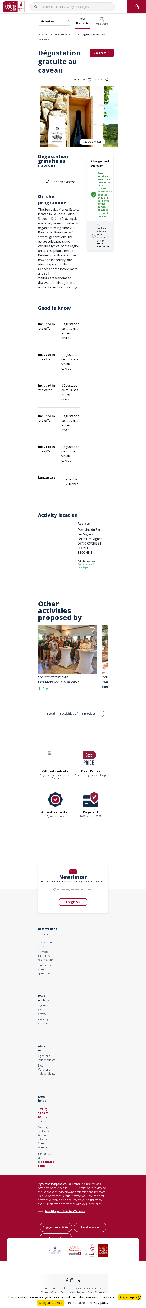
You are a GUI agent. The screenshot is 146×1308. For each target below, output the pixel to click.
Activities (43, 34)
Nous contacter (103, 245)
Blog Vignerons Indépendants (46, 1069)
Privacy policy (92, 1288)
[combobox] (72, 6)
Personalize (76, 1303)
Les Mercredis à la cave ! (59, 682)
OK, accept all (129, 1297)
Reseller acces (90, 1227)
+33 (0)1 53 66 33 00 (43, 1113)
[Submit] (37, 6)
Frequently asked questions (44, 969)
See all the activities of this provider (71, 713)
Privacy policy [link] (98, 1303)
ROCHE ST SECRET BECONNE (64, 34)
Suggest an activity (56, 1227)
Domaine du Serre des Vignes (88, 565)
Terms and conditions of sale (62, 1288)
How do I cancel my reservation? (45, 956)
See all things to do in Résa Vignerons (65, 1211)
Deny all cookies (50, 1303)
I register (73, 902)
